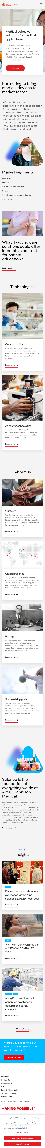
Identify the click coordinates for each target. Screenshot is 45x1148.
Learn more (15, 68)
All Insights (21, 1029)
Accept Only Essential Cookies (22, 1138)
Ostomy (5, 191)
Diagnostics (7, 199)
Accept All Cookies (22, 1144)
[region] (22, 1131)
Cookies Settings (22, 1132)
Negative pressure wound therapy (16, 195)
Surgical (5, 182)
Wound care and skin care (13, 187)
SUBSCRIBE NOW (14, 1057)
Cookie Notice (21, 1128)
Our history (7, 828)
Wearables (6, 178)
